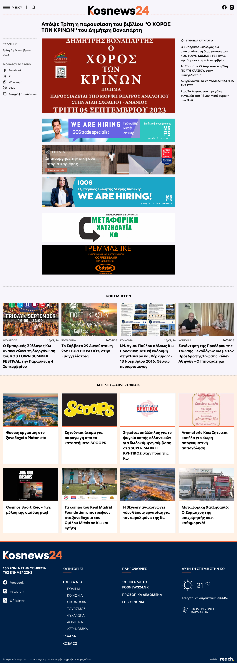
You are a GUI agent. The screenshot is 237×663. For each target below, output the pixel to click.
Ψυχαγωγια (10, 43)
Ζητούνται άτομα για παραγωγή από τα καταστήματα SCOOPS (85, 437)
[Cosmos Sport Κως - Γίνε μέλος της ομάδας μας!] (30, 485)
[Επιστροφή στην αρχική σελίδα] (118, 10)
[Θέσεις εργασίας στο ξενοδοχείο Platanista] (30, 410)
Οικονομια (76, 601)
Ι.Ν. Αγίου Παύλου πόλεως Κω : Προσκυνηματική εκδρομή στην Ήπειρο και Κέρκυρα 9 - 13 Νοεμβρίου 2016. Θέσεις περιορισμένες (148, 356)
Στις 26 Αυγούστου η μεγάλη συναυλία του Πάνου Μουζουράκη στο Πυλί (205, 95)
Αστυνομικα (77, 628)
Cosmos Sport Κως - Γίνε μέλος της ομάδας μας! (28, 509)
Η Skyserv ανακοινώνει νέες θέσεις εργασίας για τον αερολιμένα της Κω (146, 512)
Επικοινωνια (133, 601)
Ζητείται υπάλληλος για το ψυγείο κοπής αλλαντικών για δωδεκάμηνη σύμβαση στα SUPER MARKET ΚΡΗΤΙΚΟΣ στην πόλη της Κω (147, 445)
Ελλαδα (69, 635)
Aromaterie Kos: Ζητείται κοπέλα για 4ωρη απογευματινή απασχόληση (205, 440)
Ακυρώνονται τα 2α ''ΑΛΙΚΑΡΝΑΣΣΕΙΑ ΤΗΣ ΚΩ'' (207, 82)
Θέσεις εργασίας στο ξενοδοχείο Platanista (26, 435)
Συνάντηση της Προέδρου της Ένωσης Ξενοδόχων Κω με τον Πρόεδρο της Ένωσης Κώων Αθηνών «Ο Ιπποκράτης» (206, 353)
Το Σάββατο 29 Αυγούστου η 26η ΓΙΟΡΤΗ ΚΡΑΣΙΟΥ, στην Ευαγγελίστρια (204, 70)
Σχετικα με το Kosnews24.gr (135, 584)
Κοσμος (70, 643)
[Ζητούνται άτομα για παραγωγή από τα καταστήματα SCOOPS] (89, 410)
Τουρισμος (76, 608)
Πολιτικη (74, 588)
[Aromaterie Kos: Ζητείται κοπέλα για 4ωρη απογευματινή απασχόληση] (206, 410)
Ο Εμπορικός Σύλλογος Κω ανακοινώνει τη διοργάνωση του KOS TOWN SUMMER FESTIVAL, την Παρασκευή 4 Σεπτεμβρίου (204, 53)
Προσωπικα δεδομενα (142, 594)
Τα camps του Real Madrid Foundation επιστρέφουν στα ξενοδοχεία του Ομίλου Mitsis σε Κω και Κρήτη (88, 517)
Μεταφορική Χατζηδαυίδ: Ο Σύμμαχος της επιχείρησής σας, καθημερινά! (205, 514)
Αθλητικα (75, 621)
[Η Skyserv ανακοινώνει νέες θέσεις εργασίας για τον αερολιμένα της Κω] (147, 485)
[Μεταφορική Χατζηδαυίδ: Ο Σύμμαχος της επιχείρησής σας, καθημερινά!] (206, 485)
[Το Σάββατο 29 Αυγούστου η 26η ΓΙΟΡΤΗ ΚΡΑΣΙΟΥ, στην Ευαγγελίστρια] (89, 319)
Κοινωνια (126, 340)
